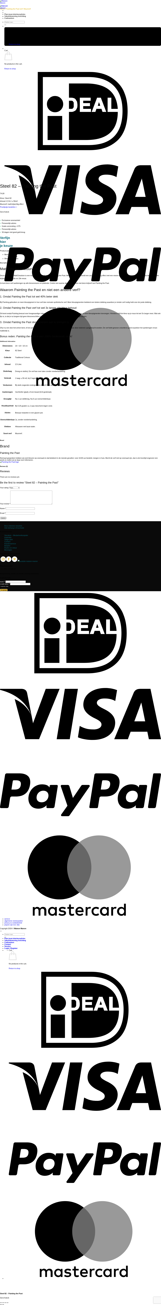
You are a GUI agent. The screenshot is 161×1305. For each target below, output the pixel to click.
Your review (5, 504)
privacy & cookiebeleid (13, 923)
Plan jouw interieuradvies (14, 14)
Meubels (7, 254)
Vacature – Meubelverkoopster (16, 535)
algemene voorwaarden (13, 921)
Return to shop (14, 968)
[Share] (5, 1302)
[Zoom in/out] (1, 1302)
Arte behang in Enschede (14, 528)
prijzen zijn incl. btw (12, 925)
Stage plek (8, 539)
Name (3, 508)
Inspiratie (8, 537)
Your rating (5, 488)
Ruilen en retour (10, 548)
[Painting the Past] (9, 462)
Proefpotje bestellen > (8, 207)
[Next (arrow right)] (3, 1304)
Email (3, 513)
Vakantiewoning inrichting (15, 16)
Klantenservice (10, 544)
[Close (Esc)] (7, 1302)
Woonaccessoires (11, 259)
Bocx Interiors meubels (13, 526)
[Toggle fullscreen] (3, 1302)
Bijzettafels (13, 256)
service (7, 919)
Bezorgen (8, 550)
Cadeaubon (9, 18)
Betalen (7, 546)
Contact (7, 542)
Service (7, 946)
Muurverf (27, 9)
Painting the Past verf (14, 9)
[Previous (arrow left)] (1, 1304)
